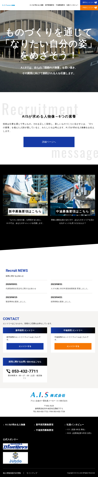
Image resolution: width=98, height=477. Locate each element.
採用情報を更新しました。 (61, 302)
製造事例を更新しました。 (16, 302)
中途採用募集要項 (44, 430)
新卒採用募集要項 (44, 424)
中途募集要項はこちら (72, 211)
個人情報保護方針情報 (12, 473)
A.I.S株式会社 (62, 401)
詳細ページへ (49, 142)
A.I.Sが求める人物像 (37, 5)
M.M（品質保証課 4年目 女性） (80, 433)
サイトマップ (32, 473)
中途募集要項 (60, 5)
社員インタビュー (72, 5)
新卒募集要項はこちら (25, 211)
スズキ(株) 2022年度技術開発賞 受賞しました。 (70, 289)
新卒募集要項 (49, 5)
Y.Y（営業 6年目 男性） (76, 430)
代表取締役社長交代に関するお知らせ (21, 289)
